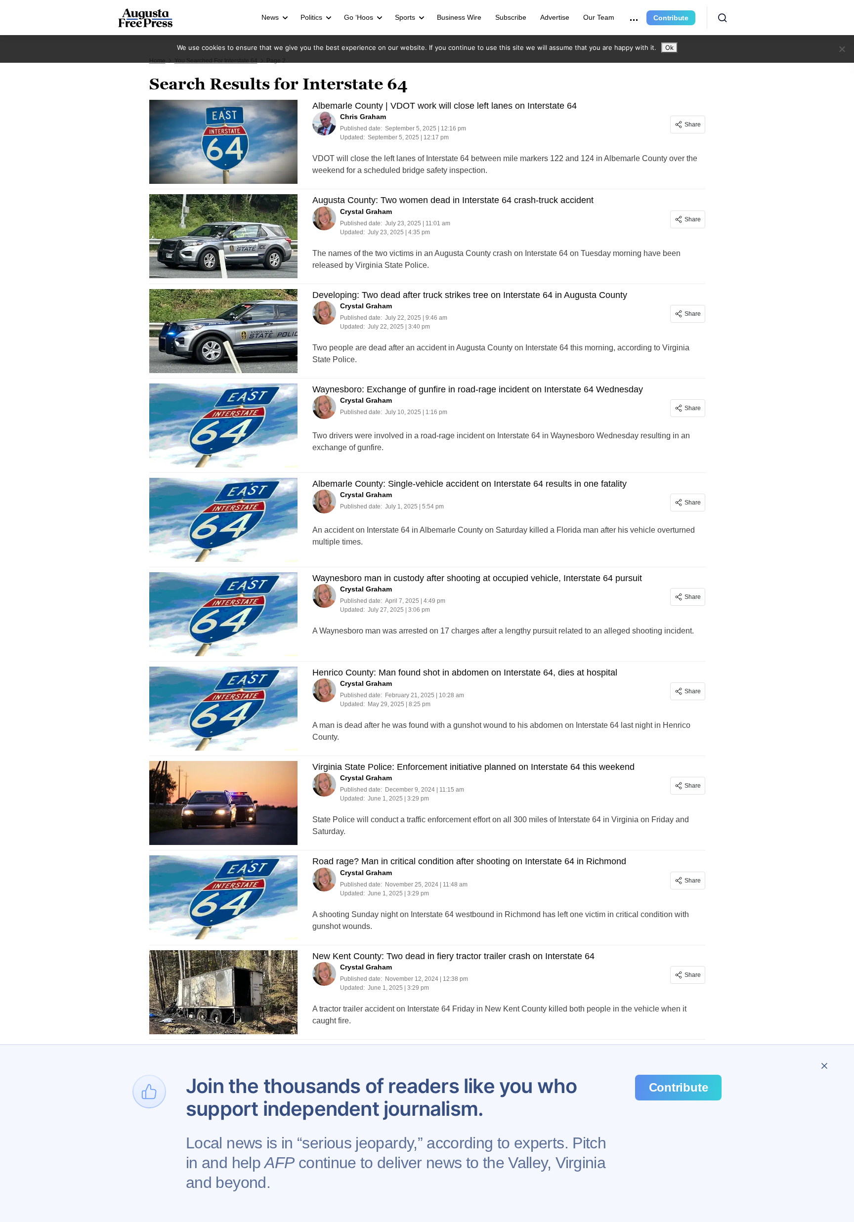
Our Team (598, 17)
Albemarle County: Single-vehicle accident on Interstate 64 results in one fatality (469, 484)
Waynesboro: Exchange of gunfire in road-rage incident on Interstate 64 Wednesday (477, 389)
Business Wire (459, 17)
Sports (405, 17)
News (270, 17)
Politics (311, 17)
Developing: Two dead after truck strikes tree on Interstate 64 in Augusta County (469, 295)
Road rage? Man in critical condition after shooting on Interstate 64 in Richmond (469, 861)
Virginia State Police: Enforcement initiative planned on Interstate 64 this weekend (473, 767)
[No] (842, 49)
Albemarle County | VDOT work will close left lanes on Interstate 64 (444, 106)
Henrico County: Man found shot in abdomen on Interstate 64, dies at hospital (464, 672)
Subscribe (510, 17)
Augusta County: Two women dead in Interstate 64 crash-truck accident (453, 200)
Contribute (670, 18)
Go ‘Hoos (358, 17)
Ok (669, 47)
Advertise (554, 17)
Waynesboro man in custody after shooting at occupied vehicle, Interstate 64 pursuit (477, 578)
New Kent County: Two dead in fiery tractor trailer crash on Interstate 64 (453, 956)
